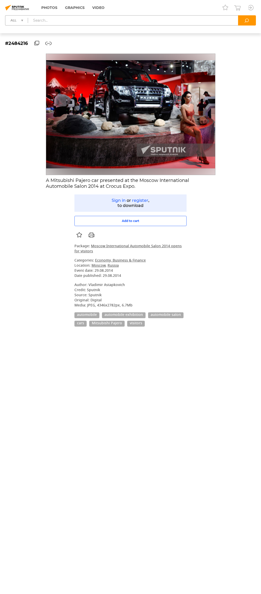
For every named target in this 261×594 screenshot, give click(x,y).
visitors (136, 323)
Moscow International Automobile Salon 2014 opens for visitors (128, 248)
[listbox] (79, 235)
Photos (49, 7)
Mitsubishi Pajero (107, 323)
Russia (113, 266)
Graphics (75, 7)
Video (98, 7)
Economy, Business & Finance (120, 261)
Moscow (99, 266)
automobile (87, 315)
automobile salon (166, 315)
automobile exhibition (124, 315)
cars (80, 323)
